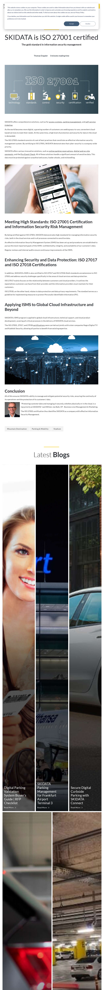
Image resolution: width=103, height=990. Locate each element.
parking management (72, 122)
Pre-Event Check (28, 154)
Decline (87, 24)
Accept (71, 24)
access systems (55, 122)
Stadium (57, 429)
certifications (39, 325)
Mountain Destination (17, 429)
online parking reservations (61, 151)
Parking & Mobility (40, 429)
